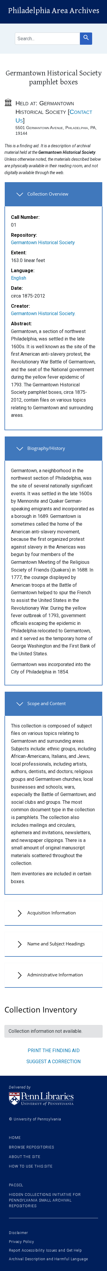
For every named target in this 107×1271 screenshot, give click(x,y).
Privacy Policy (21, 1242)
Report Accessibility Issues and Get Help (45, 1250)
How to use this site (31, 1166)
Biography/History (46, 448)
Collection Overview (47, 194)
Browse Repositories (31, 1147)
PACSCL (16, 1185)
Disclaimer (18, 1233)
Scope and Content (46, 703)
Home (15, 1138)
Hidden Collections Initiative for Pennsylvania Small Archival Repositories (45, 1200)
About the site (24, 1157)
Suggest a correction (53, 1061)
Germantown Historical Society (43, 242)
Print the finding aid (54, 1050)
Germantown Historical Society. (43, 313)
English (18, 278)
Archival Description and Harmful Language (48, 1259)
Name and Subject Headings (56, 944)
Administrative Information (55, 975)
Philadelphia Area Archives (53, 11)
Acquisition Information (51, 913)
